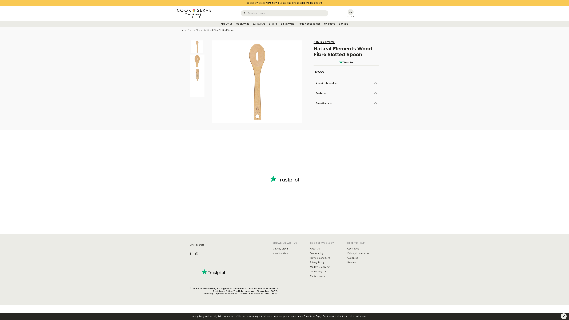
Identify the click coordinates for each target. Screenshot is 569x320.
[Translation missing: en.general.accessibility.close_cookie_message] (564, 316)
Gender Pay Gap (318, 271)
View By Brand (280, 248)
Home (180, 30)
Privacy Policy (317, 262)
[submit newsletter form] (236, 245)
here (368, 316)
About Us (315, 248)
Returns (351, 262)
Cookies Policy (317, 276)
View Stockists (280, 253)
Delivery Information (358, 253)
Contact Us (353, 248)
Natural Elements (324, 41)
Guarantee (352, 258)
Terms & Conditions (320, 258)
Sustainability (316, 253)
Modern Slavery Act (320, 267)
